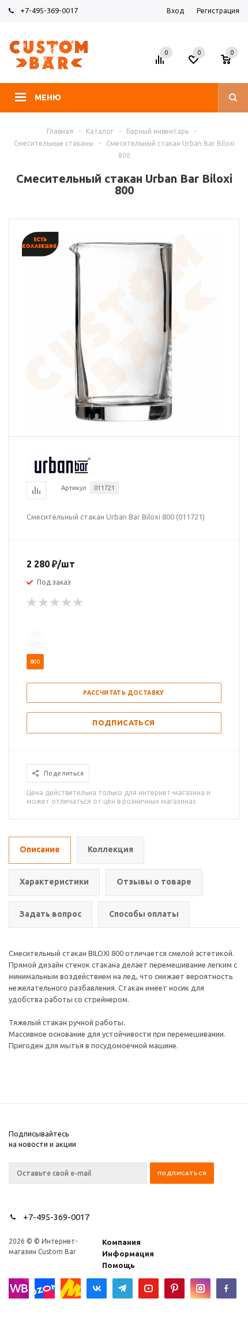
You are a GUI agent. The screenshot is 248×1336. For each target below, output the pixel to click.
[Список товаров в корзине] (231, 63)
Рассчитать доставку (123, 693)
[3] (55, 602)
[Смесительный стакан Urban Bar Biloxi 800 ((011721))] (124, 427)
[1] (32, 602)
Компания (121, 1242)
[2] (44, 602)
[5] (78, 602)
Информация (128, 1254)
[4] (67, 602)
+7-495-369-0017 (49, 10)
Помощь (118, 1265)
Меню (48, 97)
